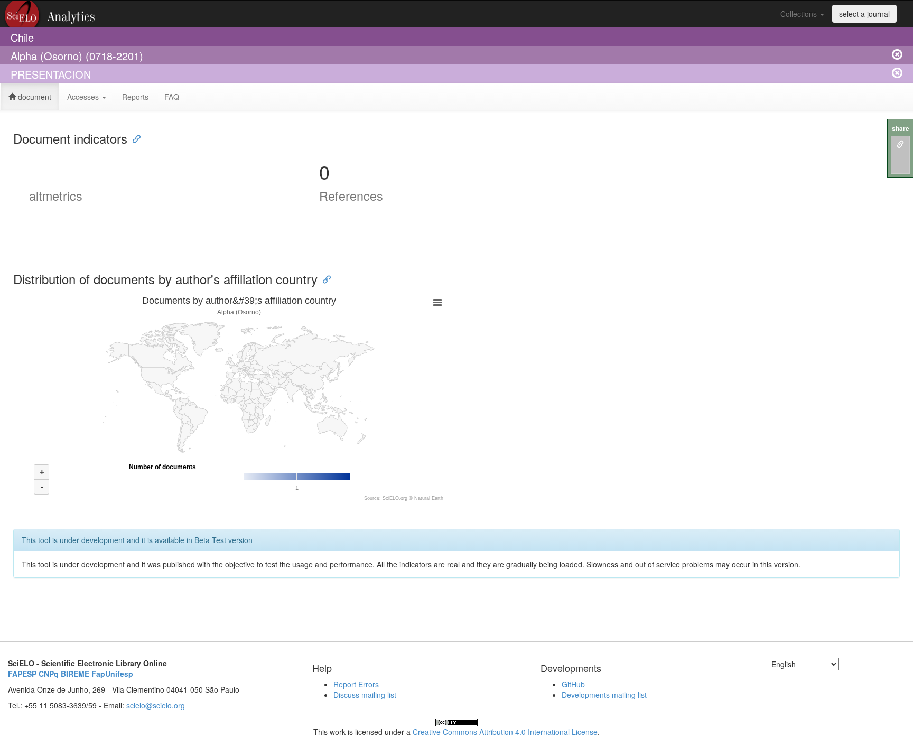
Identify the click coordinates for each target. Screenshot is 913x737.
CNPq (49, 673)
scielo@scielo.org (155, 705)
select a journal (864, 13)
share (900, 128)
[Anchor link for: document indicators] (133, 138)
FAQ (171, 96)
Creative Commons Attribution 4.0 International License (505, 731)
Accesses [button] (84, 96)
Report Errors (356, 684)
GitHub (573, 684)
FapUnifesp (112, 673)
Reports (135, 96)
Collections (799, 13)
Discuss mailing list (364, 694)
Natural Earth (428, 498)
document (33, 96)
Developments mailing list (604, 694)
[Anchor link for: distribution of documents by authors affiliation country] (324, 278)
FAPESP (22, 673)
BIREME (75, 673)
